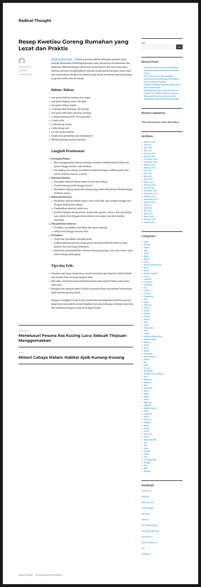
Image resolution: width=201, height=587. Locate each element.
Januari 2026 (149, 156)
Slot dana (146, 514)
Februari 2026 (150, 153)
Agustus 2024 (150, 202)
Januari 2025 (149, 188)
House (146, 351)
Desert (146, 302)
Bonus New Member (150, 531)
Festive (147, 316)
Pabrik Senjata (150, 408)
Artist (146, 253)
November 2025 (151, 162)
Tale (145, 445)
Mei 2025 (148, 176)
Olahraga (148, 402)
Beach (146, 256)
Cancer (147, 276)
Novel (146, 399)
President (148, 414)
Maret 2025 (149, 182)
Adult (146, 242)
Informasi (148, 354)
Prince (146, 417)
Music (146, 394)
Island (146, 359)
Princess (147, 420)
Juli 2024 (147, 205)
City (145, 288)
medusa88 (146, 554)
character (148, 285)
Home (146, 345)
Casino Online (148, 508)
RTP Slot (145, 497)
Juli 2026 (148, 145)
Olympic (147, 405)
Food (146, 322)
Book (146, 268)
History (147, 342)
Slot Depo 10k (147, 502)
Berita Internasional (152, 265)
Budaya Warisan (151, 273)
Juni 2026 (148, 148)
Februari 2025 (150, 185)
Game (146, 325)
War (145, 465)
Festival (147, 313)
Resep (146, 425)
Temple (147, 451)
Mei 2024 (148, 211)
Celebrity (147, 279)
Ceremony (148, 282)
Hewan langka (150, 339)
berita (146, 262)
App (145, 250)
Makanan (148, 379)
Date (146, 299)
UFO (145, 457)
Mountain (148, 388)
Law (145, 376)
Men (146, 385)
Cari (143, 43)
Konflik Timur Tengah (153, 374)
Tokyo (146, 454)
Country (147, 293)
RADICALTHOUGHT (61, 59)
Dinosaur (148, 305)
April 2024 (148, 213)
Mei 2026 (148, 150)
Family (147, 311)
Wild (146, 468)
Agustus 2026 (150, 142)
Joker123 (145, 519)
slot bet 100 (146, 491)
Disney (147, 308)
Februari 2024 (150, 219)
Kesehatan (148, 371)
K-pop (146, 368)
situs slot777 (147, 537)
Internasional (150, 356)
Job (145, 362)
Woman (147, 471)
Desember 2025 (150, 159)
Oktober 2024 (149, 196)
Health (147, 333)
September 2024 (151, 199)
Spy (145, 442)
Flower (147, 319)
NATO (146, 397)
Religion (147, 422)
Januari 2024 (149, 222)
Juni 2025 (148, 173)
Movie (146, 391)
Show (146, 437)
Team (146, 448)
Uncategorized (25, 74)
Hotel (146, 348)
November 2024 (151, 193)
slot (143, 548)
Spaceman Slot (150, 440)
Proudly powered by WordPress (48, 575)
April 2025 (148, 179)
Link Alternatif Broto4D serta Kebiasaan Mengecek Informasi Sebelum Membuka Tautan (161, 70)
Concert (147, 290)
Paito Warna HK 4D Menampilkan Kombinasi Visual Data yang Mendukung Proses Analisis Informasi (161, 79)
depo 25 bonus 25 (149, 542)
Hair (146, 331)
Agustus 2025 (150, 168)
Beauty (147, 259)
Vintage (147, 463)
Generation (149, 328)
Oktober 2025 (149, 165)
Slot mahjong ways (150, 525)
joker (146, 365)
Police (146, 411)
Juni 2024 (148, 208)
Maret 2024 (149, 216)
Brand (146, 270)
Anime (146, 247)
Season (147, 428)
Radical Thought (34, 20)
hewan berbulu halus (153, 336)
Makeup (147, 382)
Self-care (148, 434)
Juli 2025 (147, 170)
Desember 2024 (150, 191)
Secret (146, 431)
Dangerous (148, 296)
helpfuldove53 (24, 67)
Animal (147, 245)
